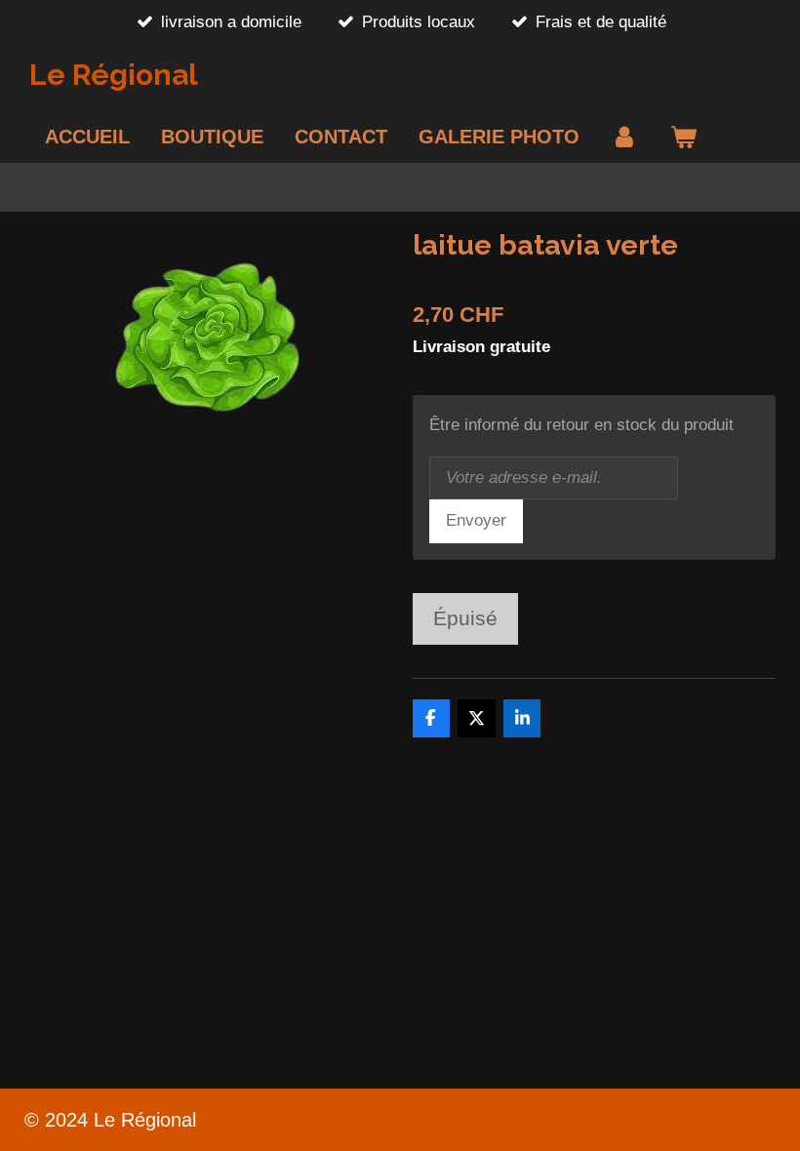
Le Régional (113, 75)
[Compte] (624, 136)
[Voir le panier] (683, 136)
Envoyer (476, 520)
